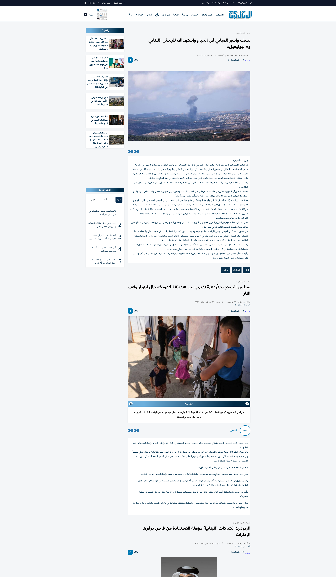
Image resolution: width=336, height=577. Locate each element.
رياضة (185, 14)
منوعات (166, 14)
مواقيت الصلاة (216, 2)
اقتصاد (194, 14)
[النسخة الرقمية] (102, 15)
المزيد (140, 14)
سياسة (225, 270)
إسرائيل (236, 270)
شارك (136, 60)
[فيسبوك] (98, 3)
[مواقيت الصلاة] (85, 15)
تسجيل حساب (106, 3)
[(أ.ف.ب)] (245, 430)
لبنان (247, 270)
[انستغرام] (90, 3)
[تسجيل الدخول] (124, 3)
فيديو (149, 14)
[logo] (240, 15)
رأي (157, 14)
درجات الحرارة (206, 2)
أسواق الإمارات (238, 523)
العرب (238, 33)
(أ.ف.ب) (233, 430)
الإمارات (220, 14)
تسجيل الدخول (118, 3)
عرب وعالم (207, 14)
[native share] (130, 60)
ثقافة (176, 14)
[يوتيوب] (85, 3)
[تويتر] (94, 3)
